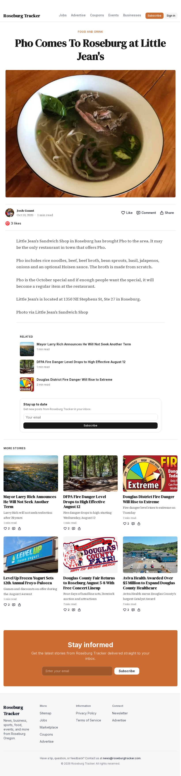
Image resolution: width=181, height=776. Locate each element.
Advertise (78, 15)
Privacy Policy (86, 713)
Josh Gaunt (25, 210)
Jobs (63, 15)
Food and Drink (90, 31)
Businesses (132, 15)
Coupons (97, 15)
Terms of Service (88, 720)
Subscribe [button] (154, 15)
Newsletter (120, 713)
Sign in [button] (171, 15)
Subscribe (90, 425)
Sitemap (45, 713)
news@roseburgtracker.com (122, 758)
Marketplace (49, 727)
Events (113, 15)
